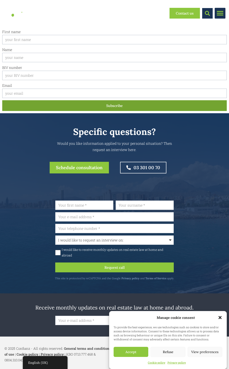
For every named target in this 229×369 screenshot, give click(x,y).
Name (7, 49)
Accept (130, 352)
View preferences (204, 352)
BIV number (12, 67)
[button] (220, 317)
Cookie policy (156, 362)
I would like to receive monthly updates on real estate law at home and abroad (112, 252)
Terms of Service (155, 278)
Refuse (168, 352)
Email (7, 85)
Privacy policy (177, 362)
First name (11, 31)
